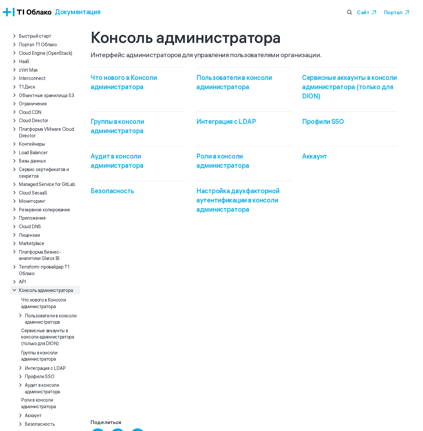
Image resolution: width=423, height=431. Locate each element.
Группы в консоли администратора (39, 355)
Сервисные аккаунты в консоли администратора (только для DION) (47, 336)
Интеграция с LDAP (226, 121)
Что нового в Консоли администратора (43, 303)
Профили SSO (323, 121)
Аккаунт (314, 156)
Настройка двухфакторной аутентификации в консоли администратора (238, 200)
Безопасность (112, 191)
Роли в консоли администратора (38, 403)
